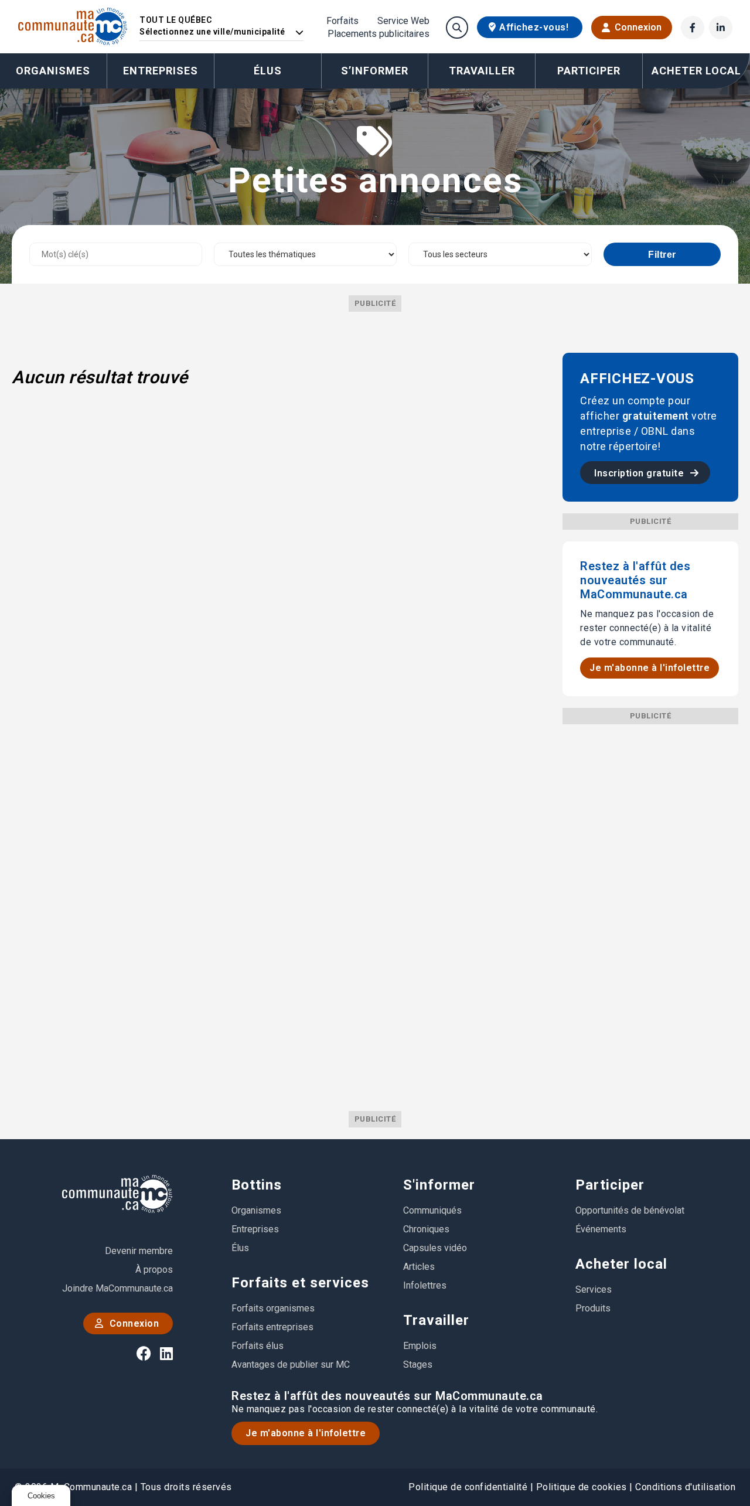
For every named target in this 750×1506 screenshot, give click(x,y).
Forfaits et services (300, 1283)
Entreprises (160, 70)
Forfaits (342, 21)
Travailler (436, 1320)
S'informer (439, 1185)
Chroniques (426, 1229)
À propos (154, 1269)
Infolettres (424, 1285)
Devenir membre (139, 1250)
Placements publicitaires (378, 34)
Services (593, 1289)
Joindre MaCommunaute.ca (117, 1288)
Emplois (420, 1345)
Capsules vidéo (435, 1247)
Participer (610, 1185)
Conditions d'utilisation (685, 1487)
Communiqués (432, 1210)
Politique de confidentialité (467, 1487)
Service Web (403, 21)
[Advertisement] (650, 900)
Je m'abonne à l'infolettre (649, 667)
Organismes (53, 70)
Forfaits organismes (273, 1308)
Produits (593, 1308)
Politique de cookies (581, 1487)
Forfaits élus (257, 1345)
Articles (419, 1266)
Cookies (41, 1495)
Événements (600, 1229)
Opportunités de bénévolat (629, 1210)
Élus (268, 70)
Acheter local (621, 1264)
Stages (417, 1364)
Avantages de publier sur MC (290, 1364)
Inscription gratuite (640, 473)
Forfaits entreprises (272, 1327)
